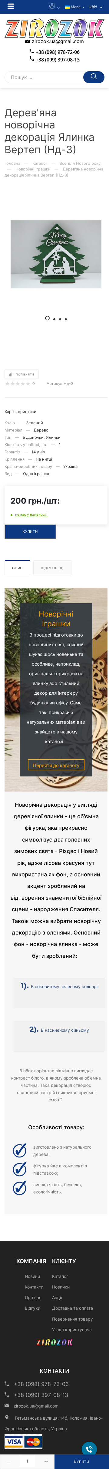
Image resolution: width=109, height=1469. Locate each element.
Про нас (33, 1297)
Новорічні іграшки (33, 169)
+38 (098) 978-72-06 (58, 52)
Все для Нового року (80, 163)
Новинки (61, 1286)
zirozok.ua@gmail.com (58, 41)
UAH (93, 6)
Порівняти (25, 374)
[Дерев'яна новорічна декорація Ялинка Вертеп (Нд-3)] (56, 254)
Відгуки (32, 1308)
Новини (32, 1276)
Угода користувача (72, 1329)
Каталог (40, 163)
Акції (57, 1297)
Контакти (34, 1286)
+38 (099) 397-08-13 (58, 59)
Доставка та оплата (72, 1308)
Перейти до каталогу (56, 765)
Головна (12, 163)
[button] (47, 318)
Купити (81, 1462)
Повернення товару (72, 1319)
